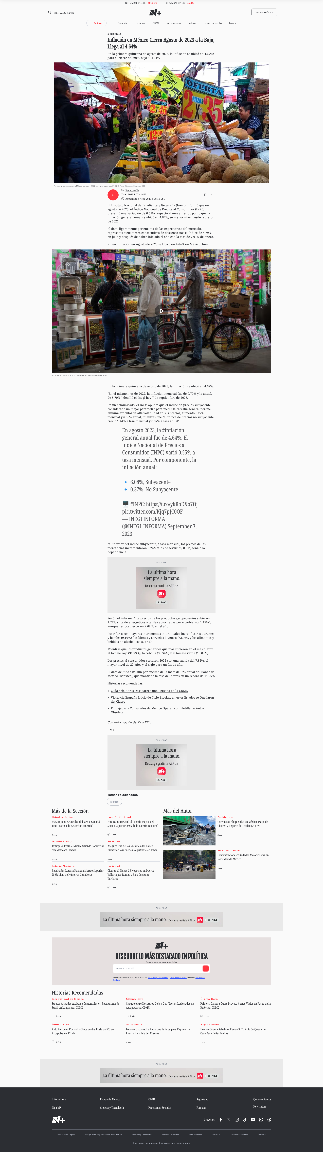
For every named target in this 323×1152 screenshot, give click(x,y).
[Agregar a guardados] (205, 195)
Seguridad (202, 1099)
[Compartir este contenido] (212, 195)
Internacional (174, 23)
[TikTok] (245, 1120)
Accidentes (225, 817)
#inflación (173, 430)
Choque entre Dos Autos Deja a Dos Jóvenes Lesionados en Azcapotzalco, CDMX (160, 1005)
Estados (140, 23)
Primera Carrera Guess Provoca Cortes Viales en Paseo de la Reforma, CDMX (235, 1005)
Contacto (261, 1135)
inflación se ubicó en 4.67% (193, 386)
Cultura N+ (217, 1135)
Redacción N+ (132, 190)
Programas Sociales (159, 1107)
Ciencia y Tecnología (112, 1107)
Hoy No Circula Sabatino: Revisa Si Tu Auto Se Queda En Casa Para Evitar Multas (233, 1031)
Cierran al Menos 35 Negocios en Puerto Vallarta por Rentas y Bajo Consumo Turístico (130, 874)
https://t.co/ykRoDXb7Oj (172, 504)
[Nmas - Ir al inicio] (155, 12)
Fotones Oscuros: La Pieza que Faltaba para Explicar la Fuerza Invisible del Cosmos (158, 1031)
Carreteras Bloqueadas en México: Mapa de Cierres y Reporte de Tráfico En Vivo (243, 824)
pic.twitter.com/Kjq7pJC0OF (152, 511)
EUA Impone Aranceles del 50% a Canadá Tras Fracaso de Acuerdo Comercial (76, 824)
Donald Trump (62, 841)
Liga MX (56, 1107)
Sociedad (123, 23)
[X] (229, 1120)
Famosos (201, 1107)
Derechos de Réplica (66, 1135)
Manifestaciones (229, 850)
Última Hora (134, 999)
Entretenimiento (213, 23)
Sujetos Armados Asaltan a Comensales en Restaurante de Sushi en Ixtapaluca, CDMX (85, 1005)
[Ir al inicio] (58, 1119)
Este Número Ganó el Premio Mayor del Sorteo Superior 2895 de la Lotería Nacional (132, 824)
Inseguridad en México (68, 999)
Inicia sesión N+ (264, 13)
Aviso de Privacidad (178, 978)
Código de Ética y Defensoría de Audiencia (103, 1135)
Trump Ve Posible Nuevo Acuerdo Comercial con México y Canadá (78, 848)
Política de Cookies (239, 1135)
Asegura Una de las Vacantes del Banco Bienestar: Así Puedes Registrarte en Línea (132, 848)
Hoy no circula (210, 1024)
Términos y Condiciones (142, 1135)
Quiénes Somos (262, 1099)
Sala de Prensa (195, 1135)
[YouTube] (253, 1120)
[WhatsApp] (261, 1120)
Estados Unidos (62, 817)
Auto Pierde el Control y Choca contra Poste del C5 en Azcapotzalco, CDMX (83, 1031)
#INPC (137, 504)
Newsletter (259, 1106)
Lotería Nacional (119, 817)
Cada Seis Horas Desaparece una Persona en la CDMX (149, 691)
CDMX (155, 23)
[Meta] (221, 1120)
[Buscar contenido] (49, 12)
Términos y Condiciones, (158, 978)
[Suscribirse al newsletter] (206, 968)
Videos (192, 23)
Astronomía (134, 1024)
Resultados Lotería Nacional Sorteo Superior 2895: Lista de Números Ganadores (78, 872)
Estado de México (110, 1099)
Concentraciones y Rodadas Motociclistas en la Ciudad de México (243, 857)
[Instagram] (237, 1120)
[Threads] (269, 1120)
